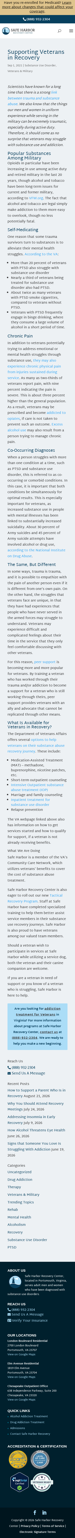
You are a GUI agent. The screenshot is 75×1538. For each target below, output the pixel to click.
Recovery (15, 1232)
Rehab (13, 1210)
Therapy (14, 1187)
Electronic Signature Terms (38, 1532)
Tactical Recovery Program (35, 899)
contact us (49, 1032)
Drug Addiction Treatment (27, 1422)
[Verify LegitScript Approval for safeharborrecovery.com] (18, 1491)
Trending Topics (21, 1202)
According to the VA (41, 254)
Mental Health (19, 1217)
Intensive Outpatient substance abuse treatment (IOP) (37, 787)
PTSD (12, 1247)
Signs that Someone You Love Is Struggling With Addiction (34, 1147)
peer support (45, 662)
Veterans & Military (20, 71)
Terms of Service (53, 1526)
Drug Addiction (20, 1180)
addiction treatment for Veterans (38, 1012)
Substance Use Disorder (40, 65)
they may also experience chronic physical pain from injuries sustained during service (34, 369)
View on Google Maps (21, 1354)
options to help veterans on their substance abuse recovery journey (36, 746)
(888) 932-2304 (38, 19)
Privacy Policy (30, 1526)
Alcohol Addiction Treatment (29, 1416)
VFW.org (36, 198)
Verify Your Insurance (30, 1321)
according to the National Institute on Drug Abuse (36, 553)
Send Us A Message (28, 1073)
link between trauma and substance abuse (33, 98)
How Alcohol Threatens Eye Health (36, 1130)
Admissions (17, 1428)
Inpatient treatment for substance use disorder (30, 802)
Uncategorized (20, 1172)
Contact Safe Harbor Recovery (30, 1434)
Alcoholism (17, 1225)
